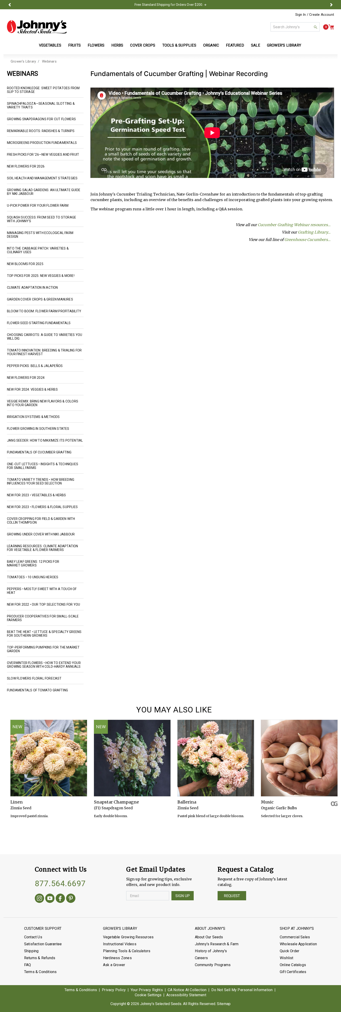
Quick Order (289, 951)
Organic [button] (211, 45)
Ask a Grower (114, 965)
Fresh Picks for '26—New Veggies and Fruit (43, 154)
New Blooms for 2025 (25, 264)
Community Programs (213, 965)
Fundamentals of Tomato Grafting (37, 690)
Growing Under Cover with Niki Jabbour (41, 534)
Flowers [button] (96, 45)
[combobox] (295, 27)
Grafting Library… (314, 232)
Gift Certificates (293, 972)
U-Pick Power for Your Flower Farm (38, 205)
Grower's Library (23, 61)
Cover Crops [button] (142, 45)
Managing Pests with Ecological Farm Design (40, 234)
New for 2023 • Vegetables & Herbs (36, 495)
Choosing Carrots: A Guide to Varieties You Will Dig (44, 336)
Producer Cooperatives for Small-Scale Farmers (43, 618)
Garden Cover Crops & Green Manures (40, 299)
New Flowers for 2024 (26, 378)
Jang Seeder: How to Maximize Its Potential (45, 440)
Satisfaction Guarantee (43, 944)
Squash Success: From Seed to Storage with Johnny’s (41, 219)
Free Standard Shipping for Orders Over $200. (169, 4)
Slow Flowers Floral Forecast (34, 678)
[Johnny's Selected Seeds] (37, 27)
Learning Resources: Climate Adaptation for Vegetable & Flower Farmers (42, 548)
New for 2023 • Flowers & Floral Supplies (42, 507)
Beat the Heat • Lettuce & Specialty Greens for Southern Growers (44, 633)
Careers (201, 958)
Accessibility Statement (186, 995)
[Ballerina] (215, 758)
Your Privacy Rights (147, 990)
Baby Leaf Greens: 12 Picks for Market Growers (33, 563)
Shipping (31, 951)
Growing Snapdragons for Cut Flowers (41, 119)
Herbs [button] (117, 45)
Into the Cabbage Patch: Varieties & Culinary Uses (38, 250)
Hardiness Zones (117, 958)
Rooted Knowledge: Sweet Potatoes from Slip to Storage (43, 90)
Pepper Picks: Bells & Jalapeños (35, 366)
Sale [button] (255, 45)
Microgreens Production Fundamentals (42, 143)
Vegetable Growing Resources (128, 937)
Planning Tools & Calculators (127, 951)
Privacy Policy (114, 990)
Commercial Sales (295, 937)
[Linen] (48, 758)
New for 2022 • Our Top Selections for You (43, 604)
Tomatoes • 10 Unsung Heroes (32, 577)
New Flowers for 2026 (26, 166)
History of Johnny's (211, 951)
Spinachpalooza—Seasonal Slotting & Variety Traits (41, 105)
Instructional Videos (119, 944)
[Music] (299, 758)
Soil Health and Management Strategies (42, 178)
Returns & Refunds (39, 958)
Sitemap (224, 1004)
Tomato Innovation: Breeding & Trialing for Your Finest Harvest (44, 352)
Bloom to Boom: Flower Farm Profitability (44, 311)
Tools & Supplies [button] (179, 45)
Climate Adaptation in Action (32, 287)
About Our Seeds (209, 937)
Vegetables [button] (50, 45)
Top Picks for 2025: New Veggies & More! (40, 276)
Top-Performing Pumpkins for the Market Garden (43, 649)
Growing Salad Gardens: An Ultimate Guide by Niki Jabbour (43, 192)
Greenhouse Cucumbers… (307, 239)
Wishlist (286, 958)
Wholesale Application (298, 944)
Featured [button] (235, 45)
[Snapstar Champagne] (132, 758)
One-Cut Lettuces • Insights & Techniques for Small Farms (42, 466)
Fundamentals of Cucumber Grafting (39, 452)
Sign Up (182, 896)
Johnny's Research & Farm (217, 944)
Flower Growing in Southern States (38, 428)
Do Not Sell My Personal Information (242, 990)
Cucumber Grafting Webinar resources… (294, 224)
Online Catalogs (293, 965)
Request (232, 896)
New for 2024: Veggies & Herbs (32, 389)
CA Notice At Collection (187, 990)
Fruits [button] (74, 45)
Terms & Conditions (40, 972)
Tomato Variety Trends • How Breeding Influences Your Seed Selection (40, 481)
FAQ (27, 965)
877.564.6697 (60, 883)
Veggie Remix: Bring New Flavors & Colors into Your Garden (42, 403)
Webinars (49, 61)
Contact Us (33, 937)
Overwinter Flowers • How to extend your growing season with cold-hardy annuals (44, 664)
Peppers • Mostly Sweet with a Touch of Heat (42, 591)
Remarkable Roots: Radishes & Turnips (40, 131)
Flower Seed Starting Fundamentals (39, 323)
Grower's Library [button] (284, 45)
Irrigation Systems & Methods (33, 417)
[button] (9, 4)
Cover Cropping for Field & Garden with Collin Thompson (41, 520)
